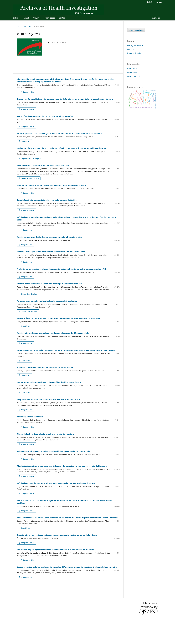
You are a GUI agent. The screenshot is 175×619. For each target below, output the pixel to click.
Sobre (16, 18)
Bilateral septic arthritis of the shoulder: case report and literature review (49, 283)
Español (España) (134, 53)
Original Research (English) (31, 158)
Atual (26, 18)
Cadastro (150, 2)
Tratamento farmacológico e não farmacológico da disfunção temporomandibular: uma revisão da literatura (65, 99)
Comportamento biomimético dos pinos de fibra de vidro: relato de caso (49, 382)
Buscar (157, 18)
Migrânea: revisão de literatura (30, 417)
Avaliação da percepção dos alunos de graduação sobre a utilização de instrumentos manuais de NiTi (61, 269)
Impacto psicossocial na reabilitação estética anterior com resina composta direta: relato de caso (60, 133)
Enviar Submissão (136, 30)
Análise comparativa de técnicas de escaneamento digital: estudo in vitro (49, 237)
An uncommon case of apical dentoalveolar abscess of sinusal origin (47, 301)
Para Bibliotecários (134, 76)
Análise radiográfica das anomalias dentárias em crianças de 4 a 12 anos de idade (53, 333)
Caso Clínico (25, 141)
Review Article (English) (30, 178)
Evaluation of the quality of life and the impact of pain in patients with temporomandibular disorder (61, 148)
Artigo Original (26, 230)
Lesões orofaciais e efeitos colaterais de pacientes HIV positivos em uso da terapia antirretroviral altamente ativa (67, 567)
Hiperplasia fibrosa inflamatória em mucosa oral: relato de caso (45, 367)
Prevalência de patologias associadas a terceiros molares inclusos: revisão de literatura (55, 549)
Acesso (159, 2)
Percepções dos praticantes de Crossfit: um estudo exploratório (45, 116)
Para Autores (132, 72)
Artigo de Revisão (27, 92)
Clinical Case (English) (29, 294)
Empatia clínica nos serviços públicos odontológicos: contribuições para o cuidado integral (57, 535)
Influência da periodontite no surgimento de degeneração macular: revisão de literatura (56, 483)
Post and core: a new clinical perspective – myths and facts (43, 165)
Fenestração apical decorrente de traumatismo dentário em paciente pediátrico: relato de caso (59, 318)
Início (19, 26)
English (130, 49)
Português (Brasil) (135, 45)
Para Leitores (132, 68)
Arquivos (36, 18)
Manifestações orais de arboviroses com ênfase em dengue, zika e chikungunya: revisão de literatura (62, 466)
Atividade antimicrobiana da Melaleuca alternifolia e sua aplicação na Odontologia (53, 451)
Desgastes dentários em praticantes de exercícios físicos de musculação (48, 399)
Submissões (50, 18)
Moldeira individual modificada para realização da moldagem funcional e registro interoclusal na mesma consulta (67, 517)
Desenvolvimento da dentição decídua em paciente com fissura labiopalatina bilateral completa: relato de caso (66, 350)
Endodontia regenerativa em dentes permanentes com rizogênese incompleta (51, 185)
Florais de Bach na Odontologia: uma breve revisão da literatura (45, 434)
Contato (62, 18)
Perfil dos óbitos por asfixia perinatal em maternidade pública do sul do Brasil (51, 252)
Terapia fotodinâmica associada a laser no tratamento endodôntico (47, 200)
